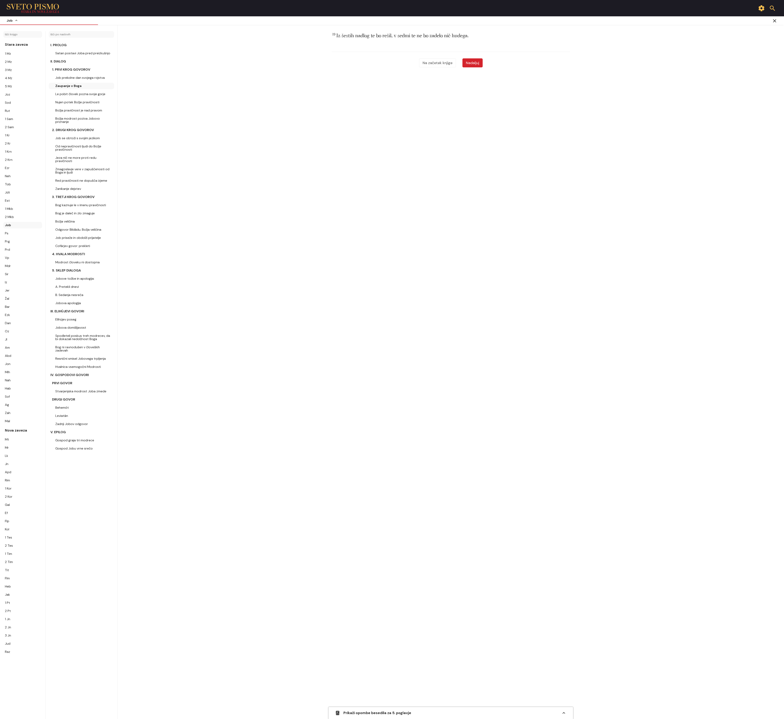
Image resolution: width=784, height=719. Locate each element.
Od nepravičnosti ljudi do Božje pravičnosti (78, 148)
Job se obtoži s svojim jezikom (77, 138)
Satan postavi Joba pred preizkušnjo (82, 53)
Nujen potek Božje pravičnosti (77, 102)
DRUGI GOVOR (63, 399)
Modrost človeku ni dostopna (77, 262)
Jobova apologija (68, 303)
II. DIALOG (58, 61)
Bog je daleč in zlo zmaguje (75, 213)
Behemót (62, 407)
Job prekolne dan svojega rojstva (80, 78)
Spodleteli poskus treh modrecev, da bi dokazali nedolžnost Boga (82, 337)
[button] (400, 35)
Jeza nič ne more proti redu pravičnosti (75, 159)
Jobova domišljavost (70, 327)
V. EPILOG (58, 432)
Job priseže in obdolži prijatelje (78, 238)
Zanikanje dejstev (68, 189)
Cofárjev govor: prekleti (72, 246)
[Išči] (772, 8)
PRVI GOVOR (62, 383)
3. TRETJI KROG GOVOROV (73, 197)
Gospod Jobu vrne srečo (74, 448)
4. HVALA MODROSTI (68, 254)
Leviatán (61, 416)
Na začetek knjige (437, 62)
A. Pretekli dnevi (67, 287)
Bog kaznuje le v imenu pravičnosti (80, 205)
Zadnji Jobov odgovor (71, 424)
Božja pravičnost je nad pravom (78, 110)
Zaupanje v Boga (68, 86)
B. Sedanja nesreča (69, 295)
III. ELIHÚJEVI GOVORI (67, 311)
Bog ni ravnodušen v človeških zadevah (77, 349)
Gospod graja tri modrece (74, 440)
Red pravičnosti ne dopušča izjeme (81, 180)
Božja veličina (65, 221)
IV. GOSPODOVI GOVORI (69, 375)
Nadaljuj (472, 62)
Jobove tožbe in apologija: (74, 278)
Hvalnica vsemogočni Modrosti (78, 367)
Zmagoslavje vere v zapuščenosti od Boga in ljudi (82, 171)
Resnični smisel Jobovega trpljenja (80, 358)
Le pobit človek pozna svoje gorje (80, 94)
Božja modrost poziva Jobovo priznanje (77, 120)
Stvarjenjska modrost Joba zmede (80, 391)
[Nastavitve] (761, 8)
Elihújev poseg (65, 319)
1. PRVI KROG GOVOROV (71, 69)
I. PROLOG (58, 45)
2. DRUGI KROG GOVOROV (73, 130)
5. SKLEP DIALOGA (66, 270)
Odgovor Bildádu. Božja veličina (78, 229)
